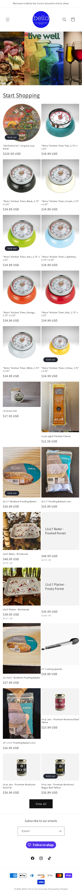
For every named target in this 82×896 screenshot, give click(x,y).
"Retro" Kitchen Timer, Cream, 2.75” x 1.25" (60, 203)
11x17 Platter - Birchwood (16, 609)
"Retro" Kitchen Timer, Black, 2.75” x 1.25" (21, 203)
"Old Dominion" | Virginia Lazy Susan (19, 147)
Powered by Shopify (58, 889)
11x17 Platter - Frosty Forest (55, 586)
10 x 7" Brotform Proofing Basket (19, 501)
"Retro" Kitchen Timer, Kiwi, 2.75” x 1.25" (21, 258)
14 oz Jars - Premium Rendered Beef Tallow (60, 721)
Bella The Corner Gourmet (35, 889)
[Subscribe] (60, 831)
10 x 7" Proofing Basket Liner (56, 501)
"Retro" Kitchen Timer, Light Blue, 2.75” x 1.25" (58, 258)
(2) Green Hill (10, 410)
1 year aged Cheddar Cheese (56, 436)
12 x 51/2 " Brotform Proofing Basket (21, 677)
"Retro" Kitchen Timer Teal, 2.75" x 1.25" (59, 147)
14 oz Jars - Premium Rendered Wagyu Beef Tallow (57, 786)
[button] (7, 19)
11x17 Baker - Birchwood (15, 553)
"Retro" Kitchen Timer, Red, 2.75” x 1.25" (59, 314)
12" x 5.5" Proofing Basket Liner (19, 742)
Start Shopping (21, 95)
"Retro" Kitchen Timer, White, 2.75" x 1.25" (21, 369)
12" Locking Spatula (51, 669)
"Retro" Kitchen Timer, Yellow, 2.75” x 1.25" (60, 369)
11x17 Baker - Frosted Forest (55, 531)
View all (41, 804)
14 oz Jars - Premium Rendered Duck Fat (19, 786)
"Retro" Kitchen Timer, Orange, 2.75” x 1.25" (19, 314)
